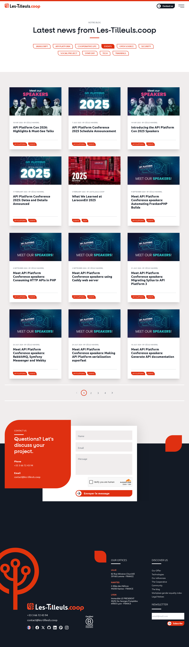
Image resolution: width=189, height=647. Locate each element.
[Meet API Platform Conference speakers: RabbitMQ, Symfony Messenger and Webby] (35, 323)
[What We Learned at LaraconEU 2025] (94, 170)
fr (148, 6)
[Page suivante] (112, 393)
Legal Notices (158, 596)
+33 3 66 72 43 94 (37, 615)
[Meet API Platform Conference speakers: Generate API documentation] (154, 323)
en (152, 6)
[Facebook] (37, 627)
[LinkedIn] (55, 627)
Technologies (158, 574)
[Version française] (29, 627)
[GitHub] (49, 627)
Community (157, 585)
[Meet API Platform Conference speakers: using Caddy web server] (94, 247)
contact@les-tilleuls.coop (42, 620)
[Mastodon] (61, 627)
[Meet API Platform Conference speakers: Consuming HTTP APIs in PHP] (35, 247)
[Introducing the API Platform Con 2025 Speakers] (154, 101)
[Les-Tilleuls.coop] (22, 6)
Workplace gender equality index (167, 592)
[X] (43, 627)
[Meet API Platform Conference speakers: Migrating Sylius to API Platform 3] (154, 247)
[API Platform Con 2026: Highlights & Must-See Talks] (35, 101)
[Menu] (181, 6)
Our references (159, 578)
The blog (156, 589)
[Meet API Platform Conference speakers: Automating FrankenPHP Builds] (154, 170)
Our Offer (156, 570)
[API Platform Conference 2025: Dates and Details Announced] (35, 170)
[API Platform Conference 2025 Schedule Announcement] (94, 101)
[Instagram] (67, 627)
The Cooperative (159, 581)
